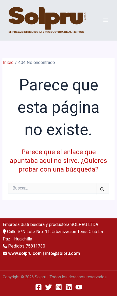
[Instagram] (58, 287)
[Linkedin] (68, 287)
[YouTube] (78, 287)
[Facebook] (38, 287)
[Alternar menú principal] (105, 20)
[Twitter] (48, 287)
